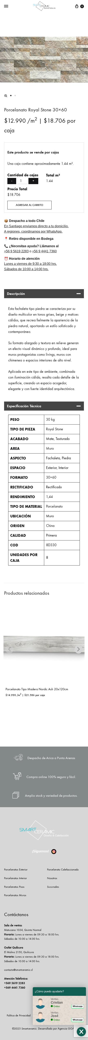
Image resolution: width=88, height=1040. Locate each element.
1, (47, 497)
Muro (50, 516)
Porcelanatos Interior (15, 878)
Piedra (66, 458)
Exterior (51, 468)
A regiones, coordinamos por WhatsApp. (33, 231)
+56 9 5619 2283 (16, 251)
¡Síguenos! (41, 851)
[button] (5, 95)
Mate (50, 439)
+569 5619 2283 (14, 983)
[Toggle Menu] (6, 6)
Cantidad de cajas (22, 175)
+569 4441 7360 (14, 987)
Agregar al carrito (29, 205)
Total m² (53, 175)
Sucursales (53, 887)
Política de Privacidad (18, 1015)
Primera (51, 535)
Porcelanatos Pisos (14, 887)
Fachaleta (53, 458)
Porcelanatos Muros (15, 895)
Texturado (63, 439)
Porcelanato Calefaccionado (63, 869)
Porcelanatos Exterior (15, 869)
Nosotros (52, 878)
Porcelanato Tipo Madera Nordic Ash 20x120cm (37, 689)
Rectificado (54, 487)
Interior (63, 468)
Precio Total (17, 189)
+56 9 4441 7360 (44, 251)
